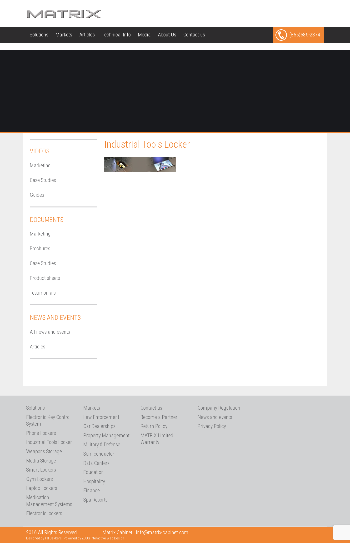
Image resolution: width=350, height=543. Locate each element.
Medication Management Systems (49, 500)
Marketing (40, 165)
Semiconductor (98, 454)
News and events (215, 417)
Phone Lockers (41, 433)
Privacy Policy (212, 426)
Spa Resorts (95, 500)
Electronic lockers (44, 513)
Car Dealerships (99, 426)
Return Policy (153, 426)
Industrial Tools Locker (49, 442)
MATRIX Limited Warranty (156, 438)
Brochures (40, 248)
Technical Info (116, 35)
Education (93, 472)
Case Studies (43, 180)
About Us (167, 35)
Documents (46, 220)
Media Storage (41, 461)
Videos (39, 151)
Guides (37, 195)
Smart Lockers (41, 470)
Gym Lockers (39, 479)
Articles (87, 35)
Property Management (106, 435)
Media (144, 35)
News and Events (55, 318)
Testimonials (43, 293)
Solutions (39, 35)
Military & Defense (101, 444)
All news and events (50, 332)
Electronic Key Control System (48, 420)
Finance (91, 490)
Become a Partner (158, 417)
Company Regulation (219, 408)
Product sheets (45, 278)
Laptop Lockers (41, 488)
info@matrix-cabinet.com (162, 532)
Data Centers (96, 463)
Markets (63, 35)
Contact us (194, 35)
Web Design (115, 538)
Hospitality (94, 481)
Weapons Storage (44, 451)
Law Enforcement (101, 417)
